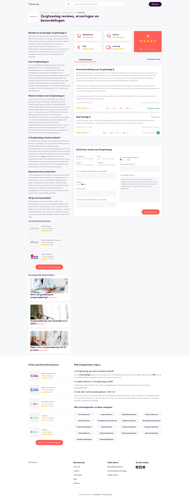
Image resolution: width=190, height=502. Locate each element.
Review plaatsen (151, 212)
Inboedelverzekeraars (129, 414)
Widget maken (112, 475)
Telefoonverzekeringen (129, 433)
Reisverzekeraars (84, 421)
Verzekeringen (55, 12)
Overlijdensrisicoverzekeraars (107, 421)
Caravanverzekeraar (129, 427)
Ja (79, 184)
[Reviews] (33, 4)
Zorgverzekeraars (69, 12)
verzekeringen (110, 385)
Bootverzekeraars (84, 433)
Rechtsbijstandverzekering (151, 421)
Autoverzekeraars (84, 414)
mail (43, 156)
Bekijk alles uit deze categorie (49, 267)
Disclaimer (97, 494)
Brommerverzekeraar (84, 427)
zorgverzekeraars (80, 387)
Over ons (77, 466)
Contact (76, 471)
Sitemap (77, 483)
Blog (75, 479)
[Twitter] (140, 467)
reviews (145, 398)
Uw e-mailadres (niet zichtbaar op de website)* (91, 171)
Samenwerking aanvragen (117, 471)
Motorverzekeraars (151, 414)
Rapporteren (155, 117)
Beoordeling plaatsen (115, 466)
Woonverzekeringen (151, 433)
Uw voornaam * (81, 189)
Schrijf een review (154, 59)
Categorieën (45, 12)
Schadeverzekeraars (129, 421)
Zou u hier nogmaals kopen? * (129, 157)
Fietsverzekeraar (106, 427)
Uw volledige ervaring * (127, 175)
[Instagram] (143, 467)
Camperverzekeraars (151, 427)
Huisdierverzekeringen (84, 439)
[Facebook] (137, 467)
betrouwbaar (53, 137)
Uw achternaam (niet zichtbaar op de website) (91, 200)
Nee (85, 184)
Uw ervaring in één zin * (127, 164)
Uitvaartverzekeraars (107, 433)
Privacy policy (107, 494)
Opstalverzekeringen (107, 439)
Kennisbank (78, 475)
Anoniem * (79, 182)
